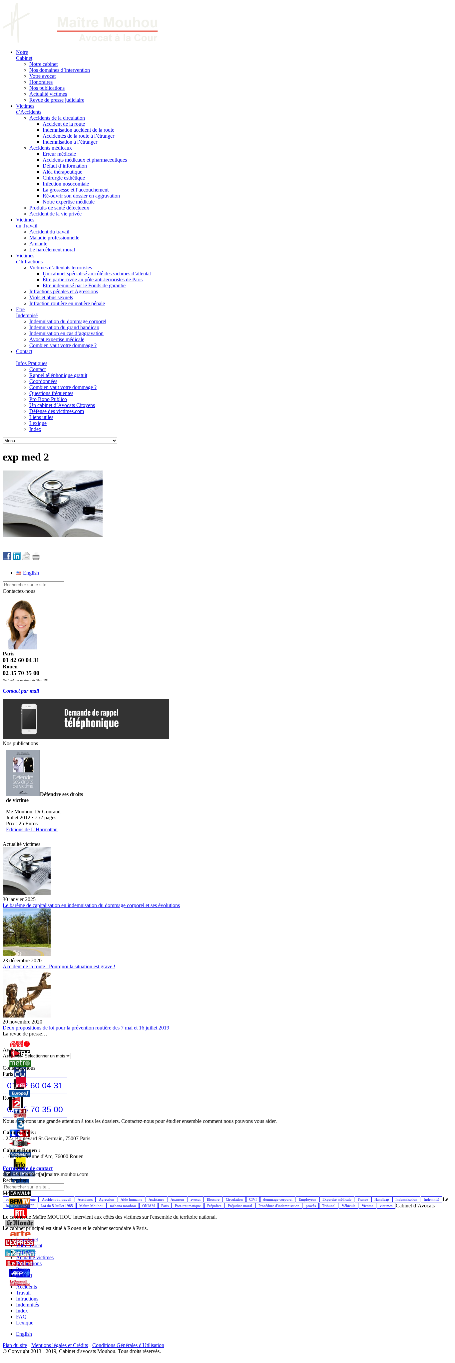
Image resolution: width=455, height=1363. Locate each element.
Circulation (234, 1199)
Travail (23, 1292)
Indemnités (27, 1304)
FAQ (21, 1316)
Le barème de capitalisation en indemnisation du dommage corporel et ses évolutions (91, 905)
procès (311, 1206)
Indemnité (431, 1199)
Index (22, 1310)
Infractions (27, 1298)
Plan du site (15, 1345)
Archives (12, 1055)
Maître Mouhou (91, 1206)
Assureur (177, 1199)
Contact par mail (21, 691)
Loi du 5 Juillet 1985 (57, 1206)
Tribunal (328, 1206)
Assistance (156, 1199)
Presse (22, 1269)
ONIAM (148, 1206)
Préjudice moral (240, 1206)
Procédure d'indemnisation (278, 1206)
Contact (24, 1275)
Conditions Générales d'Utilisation (128, 1345)
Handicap (381, 1199)
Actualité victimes (35, 1257)
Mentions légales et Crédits (59, 1345)
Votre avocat (29, 1245)
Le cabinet (27, 1239)
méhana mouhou (123, 1206)
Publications (29, 1263)
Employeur (307, 1199)
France (363, 1199)
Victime (367, 1206)
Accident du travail (56, 1199)
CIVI (253, 1199)
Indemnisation (406, 1199)
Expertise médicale (336, 1199)
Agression (106, 1199)
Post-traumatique (188, 1206)
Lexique (24, 1322)
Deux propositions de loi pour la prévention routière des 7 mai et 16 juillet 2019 (86, 1027)
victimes (386, 1206)
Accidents (85, 1199)
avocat (196, 1199)
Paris (165, 1206)
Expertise (26, 1251)
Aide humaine (131, 1199)
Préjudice (214, 1206)
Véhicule (348, 1206)
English (24, 1334)
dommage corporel (277, 1199)
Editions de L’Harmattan (32, 829)
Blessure (213, 1199)
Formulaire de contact (28, 1168)
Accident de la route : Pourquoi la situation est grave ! (59, 966)
